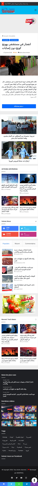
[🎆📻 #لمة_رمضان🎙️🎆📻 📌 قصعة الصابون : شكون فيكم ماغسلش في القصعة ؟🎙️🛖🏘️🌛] (31, 409)
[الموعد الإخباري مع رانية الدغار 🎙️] (19, 409)
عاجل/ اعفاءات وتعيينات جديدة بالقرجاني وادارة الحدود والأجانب (23, 251)
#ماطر (4, 450)
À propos (20, 450)
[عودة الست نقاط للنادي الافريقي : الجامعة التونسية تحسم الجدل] (7, 270)
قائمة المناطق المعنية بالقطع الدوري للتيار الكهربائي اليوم (9, 186)
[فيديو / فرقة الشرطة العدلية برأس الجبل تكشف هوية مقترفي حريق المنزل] (7, 409)
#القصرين (28, 437)
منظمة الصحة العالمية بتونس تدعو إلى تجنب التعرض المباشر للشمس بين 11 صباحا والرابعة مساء (28, 188)
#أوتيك (11, 437)
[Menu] (36, 10)
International (14, 40)
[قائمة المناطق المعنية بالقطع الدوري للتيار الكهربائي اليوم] (10, 178)
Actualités (12, 36)
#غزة (13, 447)
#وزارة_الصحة (12, 450)
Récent (17, 244)
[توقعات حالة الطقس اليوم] (7, 416)
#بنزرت (25, 444)
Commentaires (30, 244)
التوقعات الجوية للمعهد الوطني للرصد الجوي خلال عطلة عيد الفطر (24, 277)
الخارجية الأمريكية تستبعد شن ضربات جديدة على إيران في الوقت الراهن (10, 209)
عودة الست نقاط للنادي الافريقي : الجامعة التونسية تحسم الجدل (23, 268)
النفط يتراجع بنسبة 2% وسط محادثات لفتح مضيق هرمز (28, 208)
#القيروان (5, 440)
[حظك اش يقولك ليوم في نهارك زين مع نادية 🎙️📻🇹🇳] (7, 423)
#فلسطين (19, 447)
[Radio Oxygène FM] (8, 10)
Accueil (5, 36)
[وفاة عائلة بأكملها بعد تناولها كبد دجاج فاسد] (7, 261)
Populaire (6, 244)
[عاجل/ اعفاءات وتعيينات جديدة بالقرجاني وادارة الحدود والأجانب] (7, 252)
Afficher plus (18, 106)
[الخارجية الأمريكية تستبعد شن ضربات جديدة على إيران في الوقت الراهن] (10, 201)
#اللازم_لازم (13, 440)
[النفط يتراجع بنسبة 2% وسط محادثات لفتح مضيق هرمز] (28, 201)
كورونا (27, 450)
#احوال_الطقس (20, 437)
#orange (5, 437)
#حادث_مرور (6, 447)
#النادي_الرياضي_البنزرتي (9, 444)
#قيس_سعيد (28, 447)
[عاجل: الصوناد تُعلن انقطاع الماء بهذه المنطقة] (7, 287)
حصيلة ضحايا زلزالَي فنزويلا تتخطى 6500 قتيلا (17, 4)
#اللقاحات (21, 440)
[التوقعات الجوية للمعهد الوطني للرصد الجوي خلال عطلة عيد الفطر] (7, 279)
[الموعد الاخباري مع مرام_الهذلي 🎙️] (19, 416)
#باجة (19, 444)
